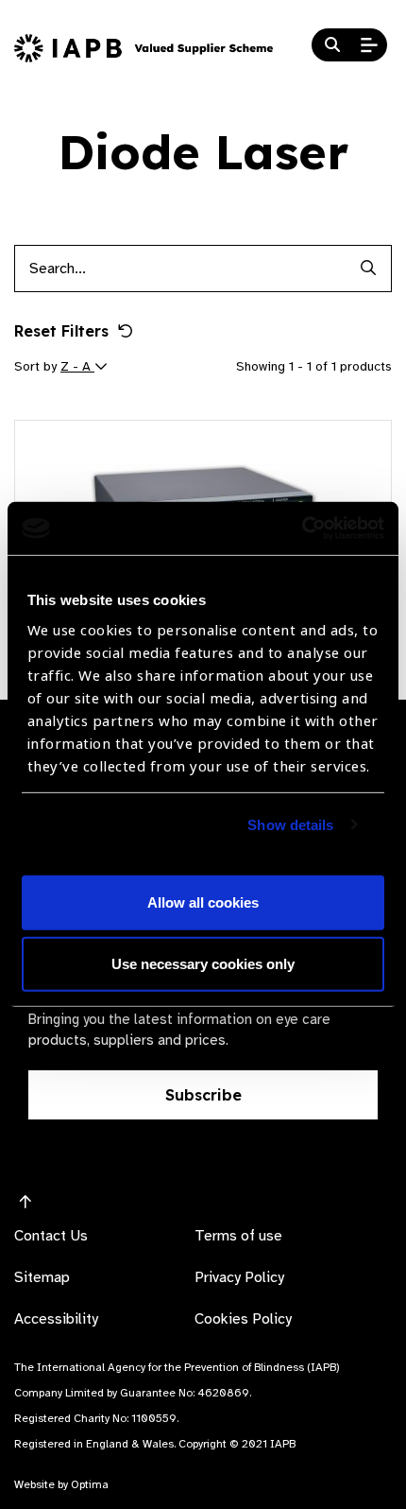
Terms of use (238, 1235)
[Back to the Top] (25, 1202)
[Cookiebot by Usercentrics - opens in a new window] (301, 528)
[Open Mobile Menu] (369, 45)
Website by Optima (61, 1484)
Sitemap (42, 1277)
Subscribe (203, 1094)
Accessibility (56, 1319)
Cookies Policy (243, 1319)
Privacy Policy (239, 1277)
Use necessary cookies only (203, 964)
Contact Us (51, 1235)
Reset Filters (61, 330)
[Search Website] (332, 45)
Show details (290, 825)
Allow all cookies (203, 902)
